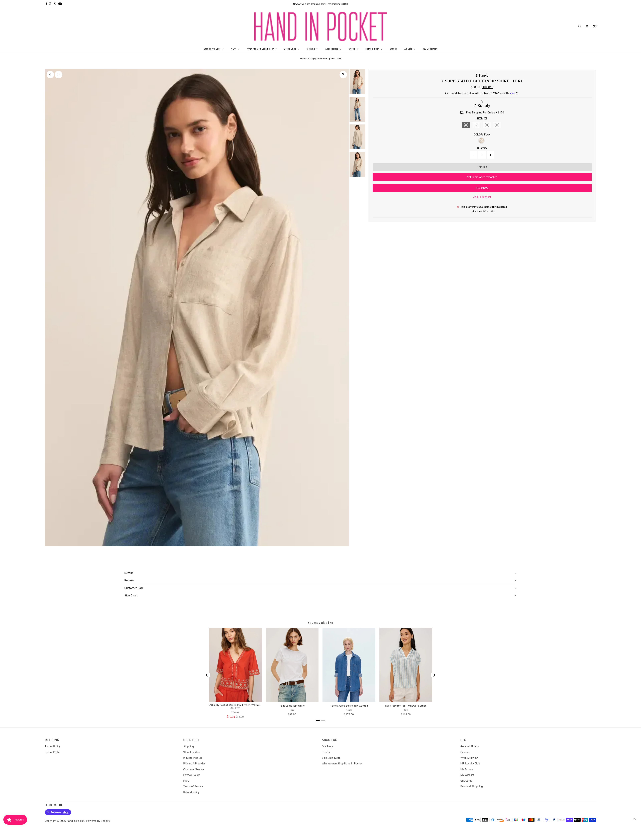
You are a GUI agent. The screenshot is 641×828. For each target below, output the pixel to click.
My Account (467, 769)
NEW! (234, 49)
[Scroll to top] (634, 818)
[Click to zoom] (343, 74)
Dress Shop (290, 49)
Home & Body (372, 49)
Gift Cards (466, 780)
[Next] (58, 74)
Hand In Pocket (75, 820)
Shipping (188, 746)
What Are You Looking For (260, 49)
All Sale (408, 49)
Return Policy (52, 746)
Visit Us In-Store (331, 757)
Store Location (191, 752)
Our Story (327, 746)
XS (467, 125)
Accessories (332, 49)
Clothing (311, 49)
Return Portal (52, 752)
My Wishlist (467, 775)
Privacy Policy (191, 775)
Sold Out (482, 167)
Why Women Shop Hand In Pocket (342, 763)
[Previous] (50, 74)
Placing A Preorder (194, 763)
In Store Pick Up (192, 757)
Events (326, 752)
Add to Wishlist (482, 197)
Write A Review (469, 757)
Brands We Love (212, 49)
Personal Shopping (471, 786)
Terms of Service (193, 786)
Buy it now (482, 188)
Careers (464, 752)
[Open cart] (594, 26)
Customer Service (193, 769)
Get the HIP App (469, 746)
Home (303, 58)
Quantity (482, 148)
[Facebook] (46, 4)
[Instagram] (50, 4)
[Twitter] (55, 4)
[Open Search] (579, 26)
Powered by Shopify (98, 820)
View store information (483, 211)
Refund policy (191, 792)
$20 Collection (429, 49)
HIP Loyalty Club (470, 763)
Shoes (352, 49)
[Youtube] (60, 4)
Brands (393, 49)
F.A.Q (186, 780)
